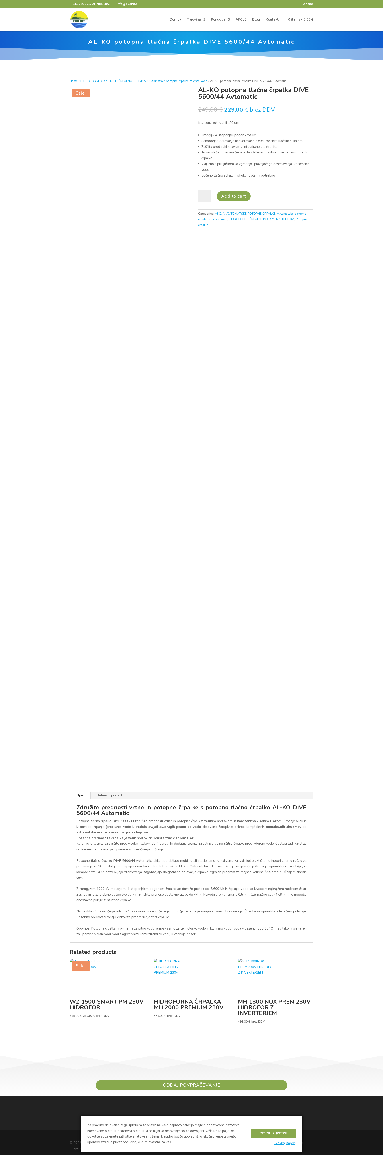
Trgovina (194, 20)
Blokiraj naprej (285, 1143)
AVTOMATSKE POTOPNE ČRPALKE (250, 214)
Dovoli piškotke (273, 1134)
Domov (175, 20)
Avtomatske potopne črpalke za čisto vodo (178, 81)
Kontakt (272, 20)
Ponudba (218, 20)
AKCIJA (220, 214)
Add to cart (233, 196)
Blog (256, 20)
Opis (80, 795)
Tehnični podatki (110, 795)
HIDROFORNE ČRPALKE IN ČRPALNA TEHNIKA (113, 81)
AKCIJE (241, 20)
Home (74, 81)
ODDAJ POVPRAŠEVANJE (191, 1085)
